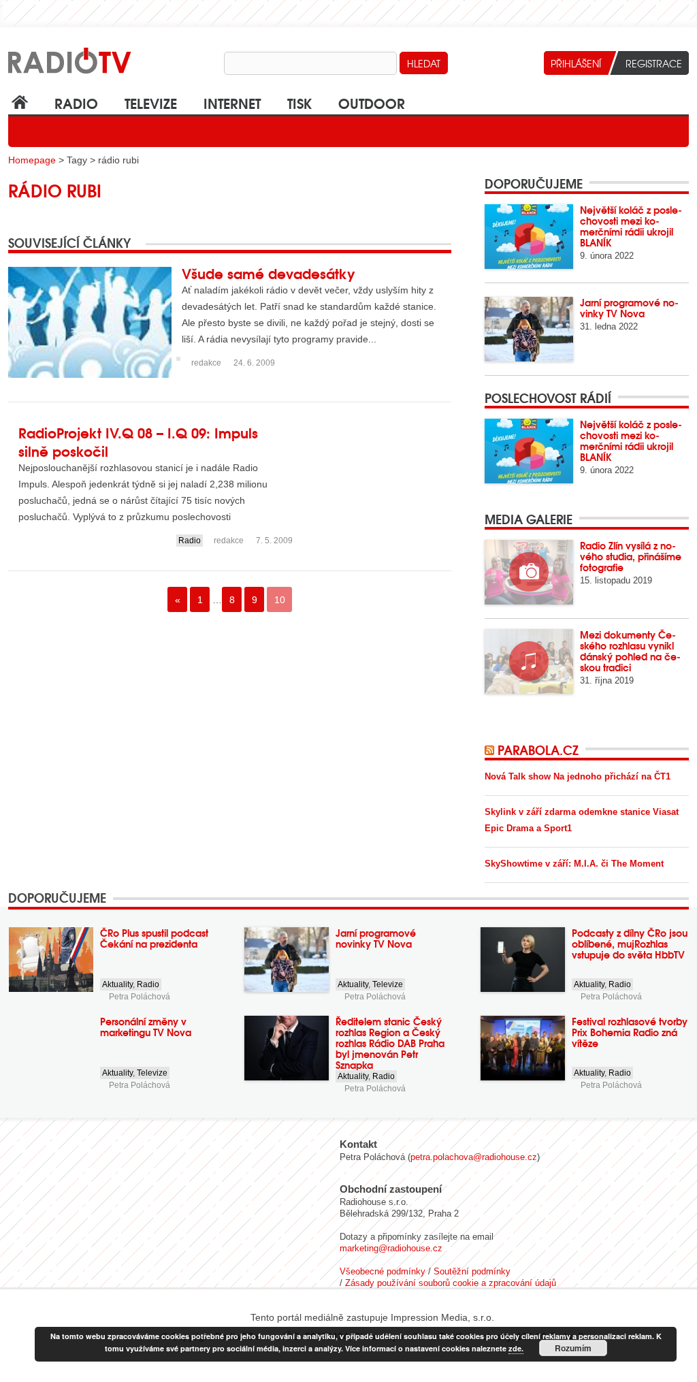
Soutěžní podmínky (472, 1271)
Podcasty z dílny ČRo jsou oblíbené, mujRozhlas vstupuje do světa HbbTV (629, 943)
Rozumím (573, 1348)
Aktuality (117, 984)
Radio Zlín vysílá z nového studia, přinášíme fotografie (630, 556)
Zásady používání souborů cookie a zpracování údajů (450, 1283)
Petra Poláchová (139, 996)
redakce (206, 363)
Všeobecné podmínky (382, 1271)
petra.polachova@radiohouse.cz (473, 1157)
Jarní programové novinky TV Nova (629, 308)
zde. (515, 1348)
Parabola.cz (538, 749)
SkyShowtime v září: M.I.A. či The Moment (574, 863)
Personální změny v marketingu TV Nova (145, 1027)
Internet (232, 102)
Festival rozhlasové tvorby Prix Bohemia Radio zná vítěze (629, 1032)
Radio (76, 102)
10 (279, 599)
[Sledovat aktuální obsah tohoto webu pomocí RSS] (491, 749)
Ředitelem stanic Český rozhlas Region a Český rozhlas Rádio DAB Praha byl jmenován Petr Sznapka (390, 1043)
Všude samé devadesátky (268, 272)
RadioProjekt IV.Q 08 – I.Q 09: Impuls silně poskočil (138, 441)
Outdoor (371, 102)
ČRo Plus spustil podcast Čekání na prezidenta (154, 938)
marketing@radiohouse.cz (391, 1248)
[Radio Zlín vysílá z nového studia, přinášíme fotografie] (529, 572)
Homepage (32, 160)
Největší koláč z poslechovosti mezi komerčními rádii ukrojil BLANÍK (631, 226)
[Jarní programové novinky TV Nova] (529, 329)
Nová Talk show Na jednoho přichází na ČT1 (577, 776)
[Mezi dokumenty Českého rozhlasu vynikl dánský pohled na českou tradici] (529, 661)
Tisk (299, 102)
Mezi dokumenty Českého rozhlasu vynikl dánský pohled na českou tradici (630, 651)
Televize (151, 102)
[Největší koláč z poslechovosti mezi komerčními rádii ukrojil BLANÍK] (529, 236)
